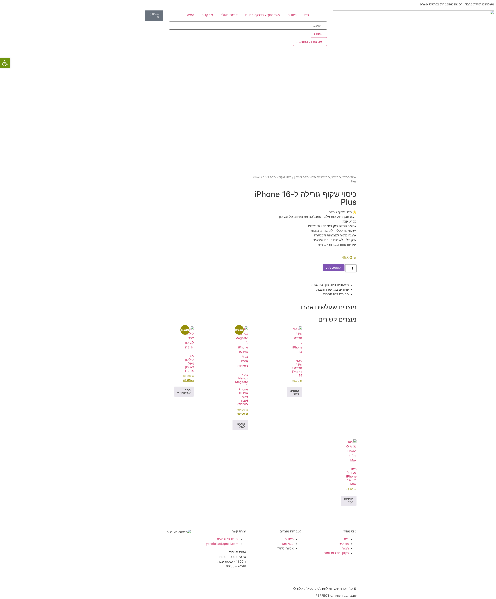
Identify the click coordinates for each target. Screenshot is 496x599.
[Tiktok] (220, 577)
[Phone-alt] (351, 531)
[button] (5, 63)
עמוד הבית (349, 177)
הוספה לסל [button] (294, 392)
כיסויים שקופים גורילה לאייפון (312, 177)
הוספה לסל (333, 268)
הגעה (190, 15)
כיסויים (292, 15)
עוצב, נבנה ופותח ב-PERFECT (336, 595)
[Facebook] (241, 577)
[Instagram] (230, 577)
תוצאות (319, 34)
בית (306, 15)
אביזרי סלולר (229, 15)
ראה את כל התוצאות (310, 42)
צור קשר (207, 15)
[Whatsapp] (351, 541)
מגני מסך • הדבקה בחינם (262, 15)
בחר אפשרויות (184, 391)
